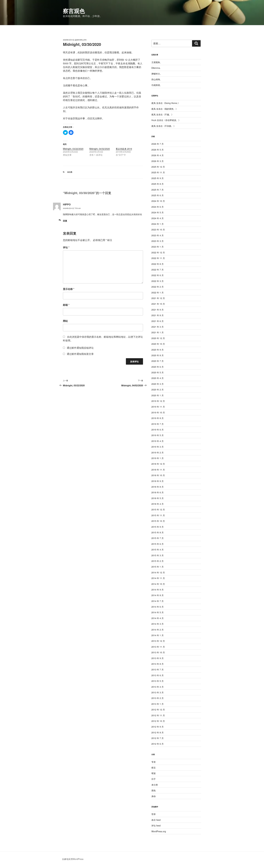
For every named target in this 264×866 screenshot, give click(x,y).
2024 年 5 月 (157, 212)
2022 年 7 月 (157, 269)
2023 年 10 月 (158, 229)
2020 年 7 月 (157, 360)
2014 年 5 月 (157, 612)
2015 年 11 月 (158, 515)
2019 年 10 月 (158, 412)
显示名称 (68, 289)
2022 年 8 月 (157, 263)
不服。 (168, 114)
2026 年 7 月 (157, 143)
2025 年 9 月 (157, 178)
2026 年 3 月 (157, 161)
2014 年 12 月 (158, 572)
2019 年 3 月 (157, 446)
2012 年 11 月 (158, 715)
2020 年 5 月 (157, 372)
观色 (153, 790)
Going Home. (171, 103)
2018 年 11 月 (158, 469)
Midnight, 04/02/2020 (99, 148)
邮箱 (66, 305)
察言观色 (74, 11)
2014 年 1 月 (157, 635)
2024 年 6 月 (157, 206)
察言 (153, 767)
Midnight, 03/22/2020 (73, 148)
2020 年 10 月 (158, 343)
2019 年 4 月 (157, 441)
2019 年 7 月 (157, 423)
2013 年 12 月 (158, 640)
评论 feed (156, 825)
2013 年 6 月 (157, 675)
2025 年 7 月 (157, 189)
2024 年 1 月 (157, 223)
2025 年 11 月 (158, 172)
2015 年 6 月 (157, 543)
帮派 (153, 773)
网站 (65, 321)
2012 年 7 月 (157, 738)
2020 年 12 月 (158, 338)
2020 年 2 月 (157, 389)
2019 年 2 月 (157, 452)
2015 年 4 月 (157, 549)
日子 (153, 778)
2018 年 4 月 (157, 503)
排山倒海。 (156, 79)
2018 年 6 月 (157, 492)
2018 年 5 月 (157, 498)
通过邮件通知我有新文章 (80, 354)
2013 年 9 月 (157, 658)
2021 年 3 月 (157, 326)
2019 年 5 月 (157, 435)
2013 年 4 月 (157, 686)
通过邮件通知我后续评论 (80, 347)
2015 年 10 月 (158, 520)
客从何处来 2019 (124, 148)
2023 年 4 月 (157, 235)
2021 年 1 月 (157, 332)
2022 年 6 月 (157, 275)
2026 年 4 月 (157, 155)
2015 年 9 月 (157, 526)
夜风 (153, 103)
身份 (153, 796)
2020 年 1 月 (157, 395)
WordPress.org (158, 831)
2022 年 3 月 (157, 281)
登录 (153, 814)
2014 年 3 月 (157, 623)
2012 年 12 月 (158, 709)
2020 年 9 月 (157, 349)
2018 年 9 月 (157, 481)
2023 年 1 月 (157, 246)
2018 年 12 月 (158, 463)
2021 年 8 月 (157, 315)
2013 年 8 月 (157, 663)
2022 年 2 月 (157, 286)
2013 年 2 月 (157, 698)
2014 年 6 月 (157, 606)
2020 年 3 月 (157, 383)
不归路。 (169, 125)
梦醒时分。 (156, 73)
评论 (66, 247)
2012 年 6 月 (157, 743)
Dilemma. (156, 67)
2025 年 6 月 (157, 195)
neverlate (81, 40)
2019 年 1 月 (157, 458)
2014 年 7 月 (157, 601)
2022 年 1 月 (157, 292)
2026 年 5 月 (157, 149)
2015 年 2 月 (157, 561)
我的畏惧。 (170, 108)
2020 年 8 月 (157, 355)
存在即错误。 (171, 120)
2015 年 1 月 (157, 566)
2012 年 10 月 (158, 721)
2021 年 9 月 (157, 309)
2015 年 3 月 (157, 555)
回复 (65, 220)
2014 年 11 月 (158, 578)
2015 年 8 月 (157, 532)
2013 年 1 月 (157, 703)
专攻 (153, 761)
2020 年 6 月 (157, 366)
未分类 (69, 172)
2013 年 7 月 (157, 669)
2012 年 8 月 (157, 732)
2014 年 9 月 (157, 589)
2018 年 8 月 (157, 486)
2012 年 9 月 (157, 726)
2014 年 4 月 (157, 618)
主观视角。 (156, 62)
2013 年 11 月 (158, 646)
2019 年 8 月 (157, 418)
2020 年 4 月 (157, 378)
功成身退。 (156, 84)
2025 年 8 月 (157, 183)
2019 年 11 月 (158, 406)
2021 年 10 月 (158, 303)
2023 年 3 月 (157, 241)
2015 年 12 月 (158, 509)
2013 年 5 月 (157, 680)
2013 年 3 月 (157, 692)
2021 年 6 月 (157, 321)
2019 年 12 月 (158, 401)
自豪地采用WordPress (72, 858)
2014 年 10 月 (158, 583)
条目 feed (156, 819)
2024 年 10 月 (158, 200)
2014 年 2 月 (157, 629)
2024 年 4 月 (157, 218)
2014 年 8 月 (157, 595)
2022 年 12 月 (158, 252)
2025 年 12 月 (158, 166)
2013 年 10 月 (158, 652)
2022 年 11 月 (158, 258)
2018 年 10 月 (158, 475)
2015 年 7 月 (157, 538)
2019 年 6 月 (157, 429)
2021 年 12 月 (158, 298)
